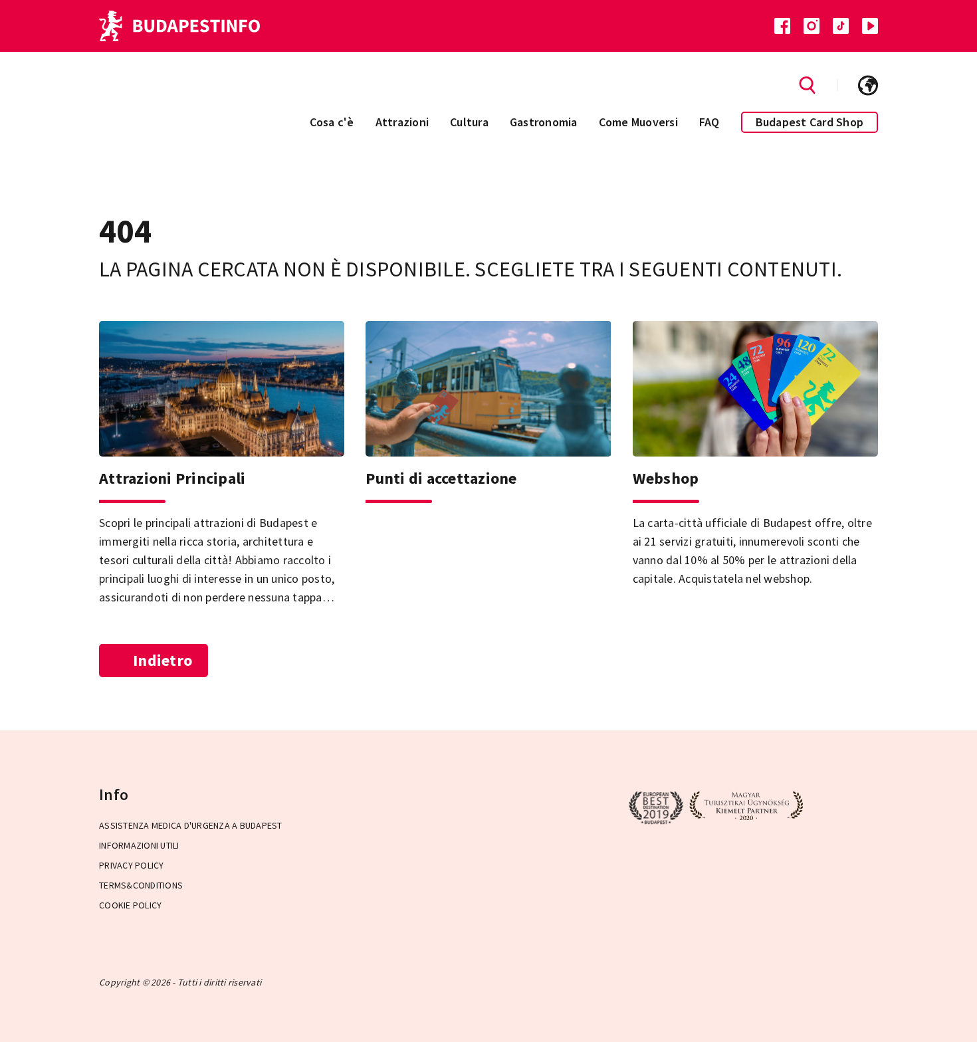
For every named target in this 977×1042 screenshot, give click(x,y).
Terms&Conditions (141, 885)
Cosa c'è (332, 122)
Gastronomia (544, 122)
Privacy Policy (131, 865)
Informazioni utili (139, 845)
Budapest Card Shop (810, 122)
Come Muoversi (638, 122)
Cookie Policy (130, 905)
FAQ (709, 122)
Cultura (469, 122)
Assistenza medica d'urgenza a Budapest (190, 825)
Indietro (162, 660)
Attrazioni (402, 122)
